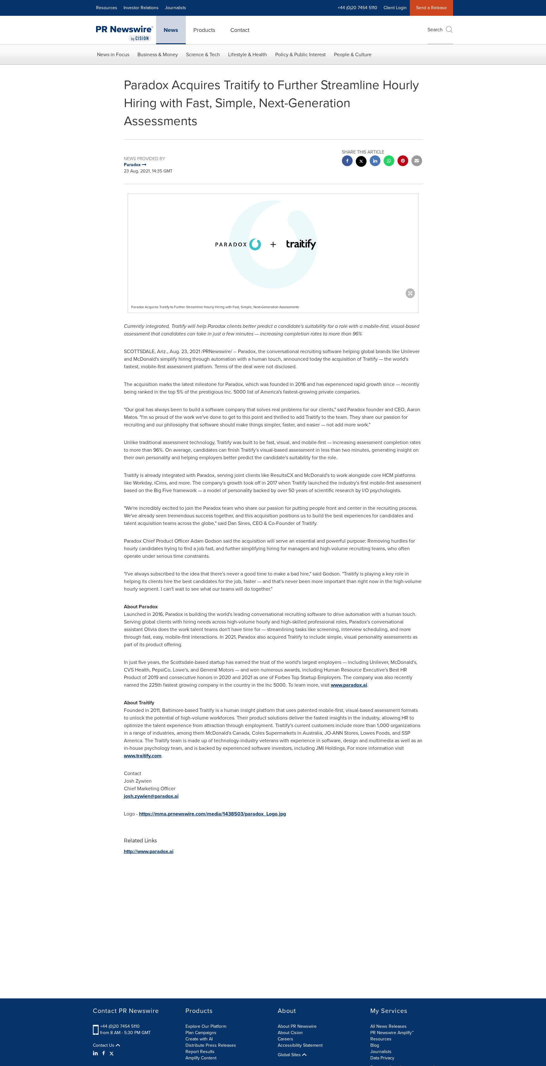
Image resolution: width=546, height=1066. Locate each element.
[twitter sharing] (361, 162)
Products (204, 30)
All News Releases (388, 1026)
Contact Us (104, 1045)
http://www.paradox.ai (148, 851)
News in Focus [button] (113, 54)
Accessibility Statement (300, 1045)
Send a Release (431, 7)
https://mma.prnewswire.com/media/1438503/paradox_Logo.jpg (212, 813)
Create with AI (199, 1039)
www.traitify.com (142, 755)
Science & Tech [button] (203, 54)
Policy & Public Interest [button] (300, 54)
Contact (239, 30)
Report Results (200, 1051)
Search (435, 29)
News (171, 30)
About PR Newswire (297, 1026)
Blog (374, 1045)
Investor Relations (141, 7)
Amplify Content (200, 1058)
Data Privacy (382, 1058)
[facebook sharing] (347, 161)
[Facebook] (103, 1053)
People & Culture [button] (353, 54)
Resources (106, 7)
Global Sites (290, 1055)
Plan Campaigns (200, 1032)
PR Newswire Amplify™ (392, 1032)
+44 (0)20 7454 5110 (120, 1026)
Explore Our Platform (205, 1026)
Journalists (175, 7)
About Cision (290, 1032)
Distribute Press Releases (210, 1045)
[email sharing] (416, 161)
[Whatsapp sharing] (389, 161)
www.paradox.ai (349, 685)
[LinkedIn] (96, 1053)
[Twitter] (111, 1053)
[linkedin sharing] (375, 161)
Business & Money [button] (157, 54)
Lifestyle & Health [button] (247, 54)
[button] (273, 244)
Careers (285, 1039)
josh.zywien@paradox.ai (151, 796)
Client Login (395, 7)
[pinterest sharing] (402, 161)
